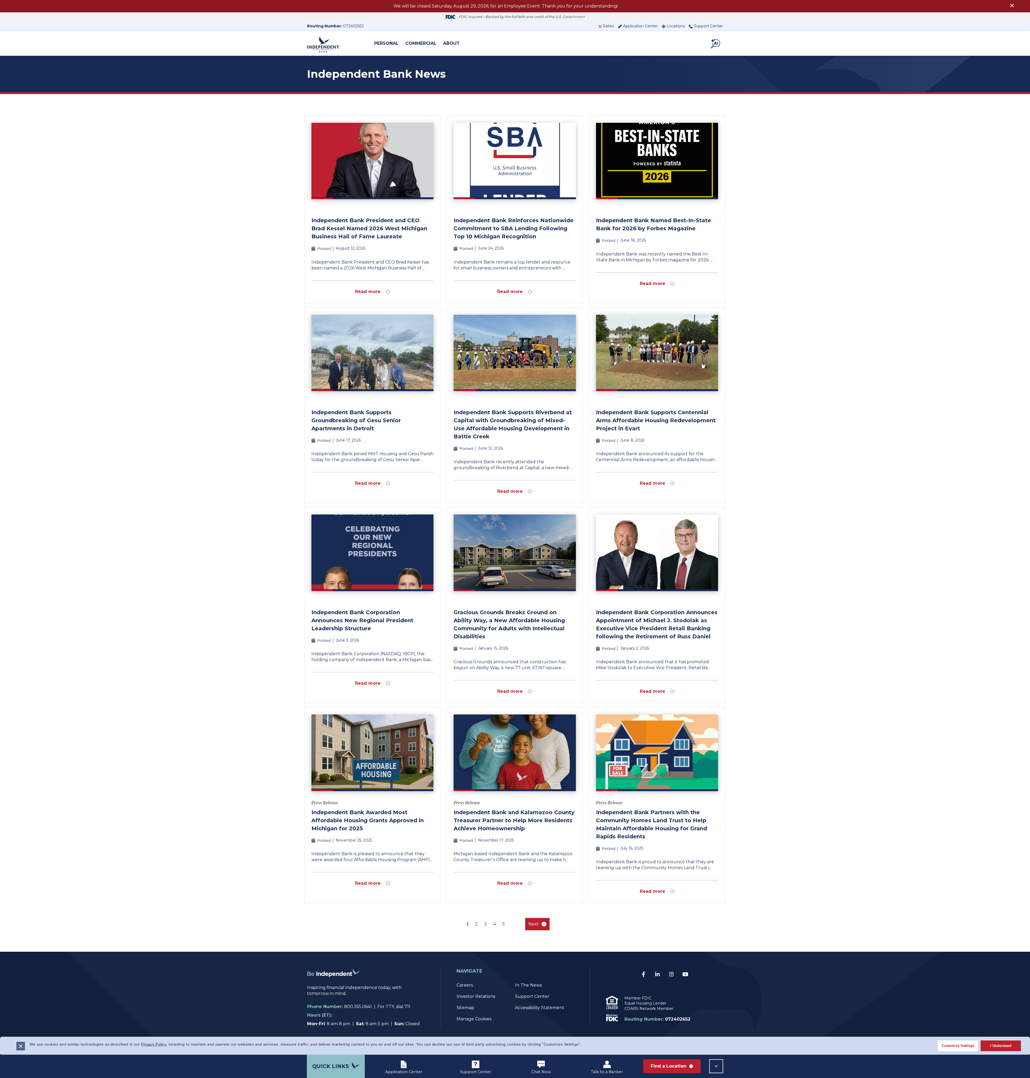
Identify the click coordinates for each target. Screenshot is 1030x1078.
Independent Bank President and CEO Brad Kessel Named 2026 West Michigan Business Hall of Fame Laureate (369, 228)
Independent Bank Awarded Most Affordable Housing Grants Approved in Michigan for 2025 (367, 820)
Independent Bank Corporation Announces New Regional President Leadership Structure (362, 620)
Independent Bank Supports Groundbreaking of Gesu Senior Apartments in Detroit (356, 420)
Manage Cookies (474, 1018)
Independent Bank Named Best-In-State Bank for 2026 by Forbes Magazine (653, 224)
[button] (716, 43)
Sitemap (465, 1007)
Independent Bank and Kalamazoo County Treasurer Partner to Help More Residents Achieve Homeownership (514, 820)
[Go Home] (333, 981)
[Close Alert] (1012, 6)
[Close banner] (20, 1046)
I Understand (1000, 1046)
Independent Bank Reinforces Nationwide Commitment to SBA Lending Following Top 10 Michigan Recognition (513, 228)
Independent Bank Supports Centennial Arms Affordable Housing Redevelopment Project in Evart (656, 420)
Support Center (708, 26)
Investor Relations (476, 996)
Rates (608, 26)
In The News (528, 985)
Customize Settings (958, 1046)
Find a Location (668, 1066)
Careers (465, 985)
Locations (676, 26)
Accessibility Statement (539, 1007)
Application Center (640, 26)
